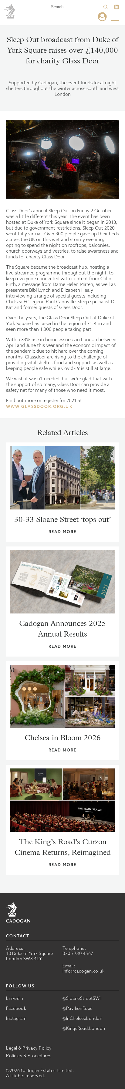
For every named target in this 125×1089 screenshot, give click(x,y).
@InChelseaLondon (82, 1018)
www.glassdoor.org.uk (39, 406)
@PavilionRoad (77, 1008)
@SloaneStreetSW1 (82, 998)
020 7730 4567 (77, 953)
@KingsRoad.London (83, 1028)
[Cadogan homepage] (10, 12)
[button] (105, 7)
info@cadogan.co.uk (83, 971)
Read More (63, 531)
